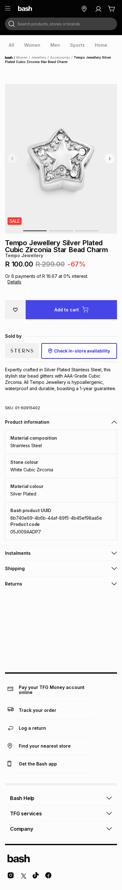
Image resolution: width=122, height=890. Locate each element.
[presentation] (11, 45)
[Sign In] (98, 9)
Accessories (60, 57)
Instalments (18, 553)
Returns (13, 583)
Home (10, 57)
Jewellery (38, 57)
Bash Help (22, 798)
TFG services (26, 813)
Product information (27, 422)
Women (22, 57)
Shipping (15, 568)
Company (21, 829)
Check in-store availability (82, 350)
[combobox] (61, 24)
